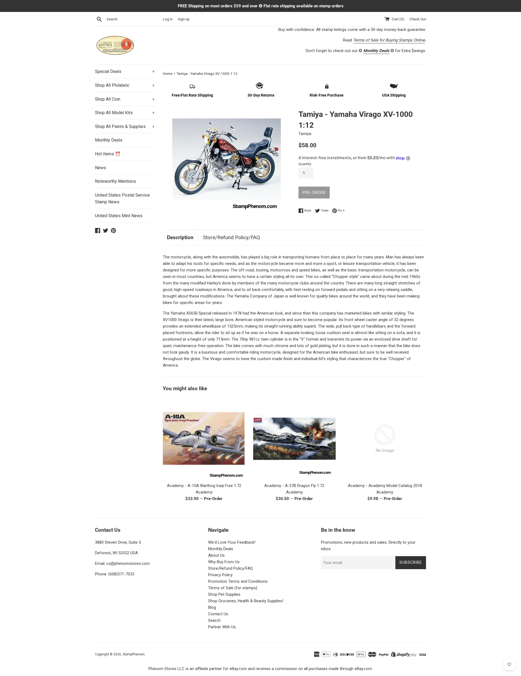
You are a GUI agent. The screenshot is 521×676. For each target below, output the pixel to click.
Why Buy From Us (224, 561)
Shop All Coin (125, 99)
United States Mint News (118, 215)
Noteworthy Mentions (115, 181)
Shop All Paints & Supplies (125, 126)
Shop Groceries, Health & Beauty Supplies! (245, 600)
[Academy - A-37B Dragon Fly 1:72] (294, 439)
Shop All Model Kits (125, 112)
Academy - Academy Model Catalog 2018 (385, 485)
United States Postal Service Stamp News (122, 199)
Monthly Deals (108, 140)
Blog (212, 607)
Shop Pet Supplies (224, 594)
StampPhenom (134, 654)
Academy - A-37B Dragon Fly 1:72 (294, 485)
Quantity (304, 164)
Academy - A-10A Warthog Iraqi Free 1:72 (204, 485)
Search (214, 620)
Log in (168, 19)
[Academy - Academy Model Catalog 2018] (385, 439)
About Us (216, 555)
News (100, 167)
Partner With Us (222, 626)
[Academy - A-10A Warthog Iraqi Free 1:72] (204, 439)
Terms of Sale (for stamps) (232, 587)
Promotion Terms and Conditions (238, 581)
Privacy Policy (220, 574)
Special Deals (125, 71)
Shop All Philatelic (125, 85)
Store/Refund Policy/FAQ (231, 237)
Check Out (417, 19)
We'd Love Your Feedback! (231, 542)
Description (180, 237)
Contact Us (218, 613)
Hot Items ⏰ (107, 153)
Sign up (184, 19)
